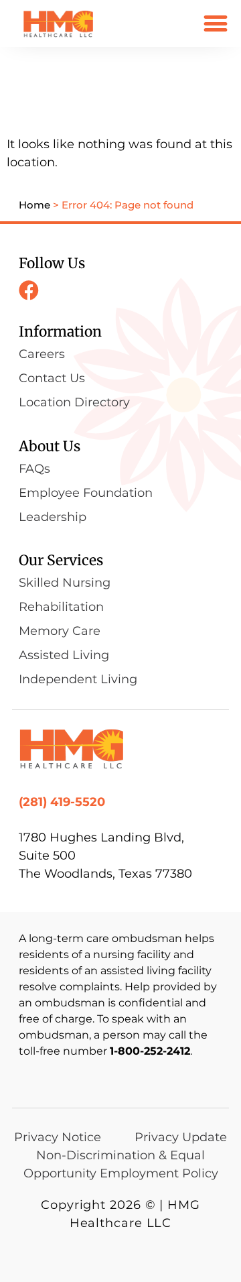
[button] (215, 23)
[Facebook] (29, 290)
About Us (49, 446)
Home (34, 204)
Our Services (61, 560)
